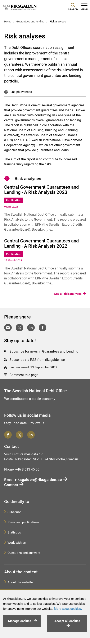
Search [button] (73, 9)
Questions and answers (24, 553)
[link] (20, 7)
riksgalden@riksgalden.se (38, 479)
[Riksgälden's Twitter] (19, 435)
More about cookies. (68, 608)
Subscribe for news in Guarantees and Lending (43, 351)
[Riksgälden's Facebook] (8, 435)
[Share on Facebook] (42, 327)
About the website (20, 582)
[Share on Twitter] (19, 327)
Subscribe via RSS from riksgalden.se (37, 360)
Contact (11, 484)
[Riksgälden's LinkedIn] (31, 435)
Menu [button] (84, 9)
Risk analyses (57, 21)
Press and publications (23, 522)
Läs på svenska (21, 92)
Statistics (14, 532)
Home (7, 21)
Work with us (17, 543)
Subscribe (14, 512)
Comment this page (23, 375)
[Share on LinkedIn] (31, 327)
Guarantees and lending (30, 21)
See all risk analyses (67, 294)
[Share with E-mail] (8, 327)
